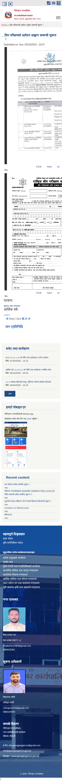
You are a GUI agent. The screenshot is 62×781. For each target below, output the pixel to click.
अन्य (10, 394)
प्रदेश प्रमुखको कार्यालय (14, 557)
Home (4, 25)
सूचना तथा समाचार (12, 306)
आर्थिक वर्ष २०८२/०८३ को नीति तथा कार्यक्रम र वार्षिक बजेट (28, 369)
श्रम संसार (8, 538)
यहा (25, 418)
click (29, 418)
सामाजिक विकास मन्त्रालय (15, 574)
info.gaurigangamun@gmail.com (24, 745)
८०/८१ (7, 315)
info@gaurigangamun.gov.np (17, 750)
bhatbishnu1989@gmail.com (17, 645)
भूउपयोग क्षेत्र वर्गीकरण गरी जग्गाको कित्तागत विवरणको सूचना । (28, 501)
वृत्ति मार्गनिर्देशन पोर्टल (13, 542)
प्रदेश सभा (8, 562)
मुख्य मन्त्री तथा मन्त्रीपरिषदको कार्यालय (21, 566)
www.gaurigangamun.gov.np (25, 756)
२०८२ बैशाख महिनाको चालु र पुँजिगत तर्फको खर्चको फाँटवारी (28, 382)
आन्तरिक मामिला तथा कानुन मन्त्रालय (20, 570)
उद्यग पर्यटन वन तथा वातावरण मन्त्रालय (21, 583)
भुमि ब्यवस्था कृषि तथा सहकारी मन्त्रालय (21, 587)
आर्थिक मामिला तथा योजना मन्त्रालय (20, 578)
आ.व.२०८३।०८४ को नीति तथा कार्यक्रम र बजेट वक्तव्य (27, 357)
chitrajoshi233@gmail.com (16, 708)
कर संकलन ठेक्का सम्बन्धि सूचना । (17, 484)
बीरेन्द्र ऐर (8, 514)
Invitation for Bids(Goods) (17, 508)
